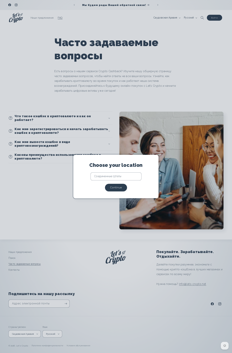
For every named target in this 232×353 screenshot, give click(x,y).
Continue (116, 187)
